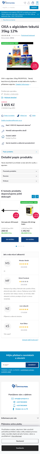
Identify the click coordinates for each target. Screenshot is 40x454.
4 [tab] (21, 246)
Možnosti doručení (10, 98)
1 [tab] (16, 246)
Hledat (34, 7)
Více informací (16, 436)
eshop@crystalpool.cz (22, 399)
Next (37, 196)
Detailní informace (22, 84)
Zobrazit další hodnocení (30, 340)
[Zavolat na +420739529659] (25, 3)
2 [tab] (18, 246)
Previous (33, 196)
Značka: (11, 120)
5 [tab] (23, 246)
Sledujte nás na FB (21, 409)
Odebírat (32, 365)
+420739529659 (21, 402)
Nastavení (20, 441)
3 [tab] (20, 246)
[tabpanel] (10, 222)
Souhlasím (20, 448)
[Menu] (37, 2)
